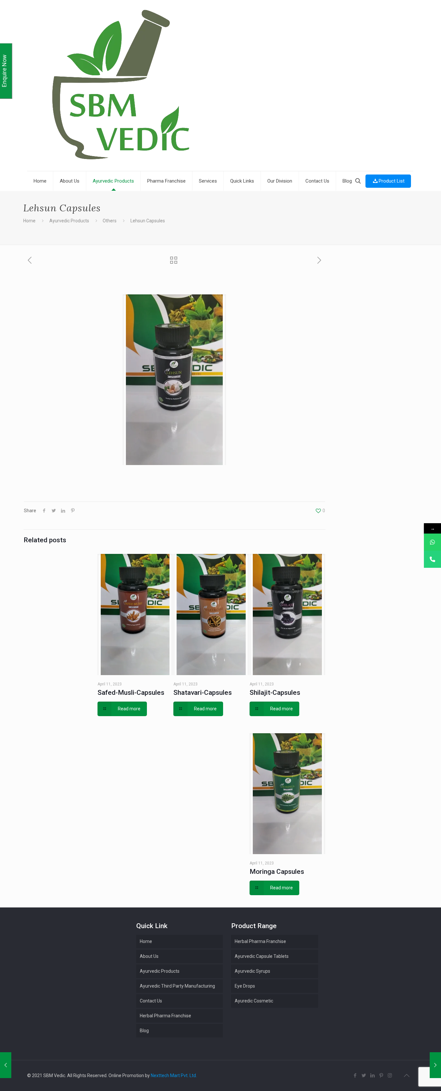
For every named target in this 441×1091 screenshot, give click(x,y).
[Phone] (432, 559)
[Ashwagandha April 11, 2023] (435, 1065)
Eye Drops (245, 986)
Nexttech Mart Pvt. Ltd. (174, 1075)
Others (110, 220)
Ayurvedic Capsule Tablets (262, 956)
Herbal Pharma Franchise (260, 941)
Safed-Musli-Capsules (130, 692)
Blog (144, 1030)
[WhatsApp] (432, 542)
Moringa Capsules (277, 871)
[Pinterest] (381, 1075)
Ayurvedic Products (69, 220)
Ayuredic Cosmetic (254, 1000)
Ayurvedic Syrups (252, 971)
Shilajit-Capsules (275, 692)
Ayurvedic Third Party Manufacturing (177, 986)
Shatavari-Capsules (202, 692)
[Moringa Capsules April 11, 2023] (5, 1065)
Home (29, 220)
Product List (392, 181)
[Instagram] (389, 1075)
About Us (149, 956)
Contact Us (151, 1000)
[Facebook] (355, 1075)
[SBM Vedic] (220, 86)
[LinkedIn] (372, 1075)
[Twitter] (363, 1075)
